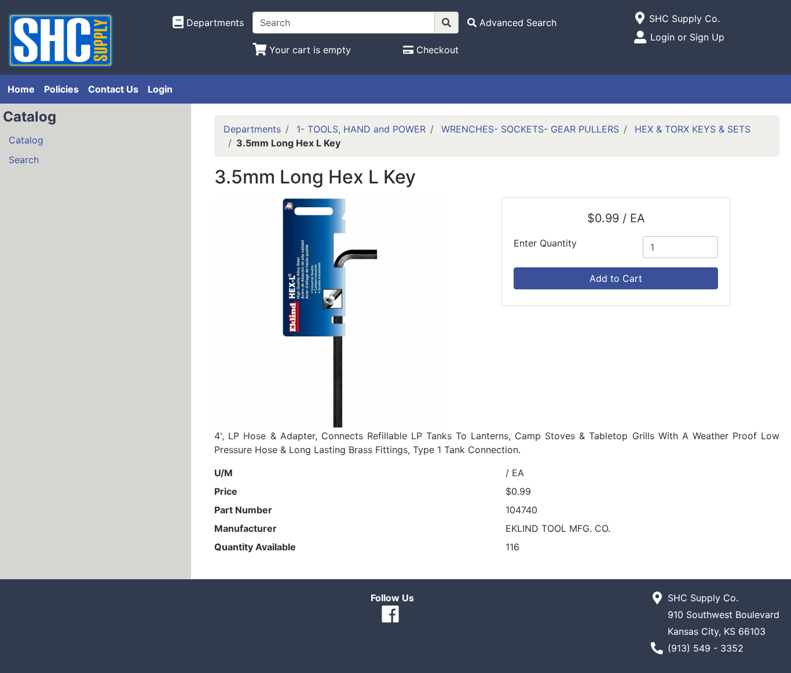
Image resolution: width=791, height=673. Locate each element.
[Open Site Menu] (639, 18)
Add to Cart (615, 278)
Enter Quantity (545, 243)
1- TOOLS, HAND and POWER (361, 129)
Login (160, 89)
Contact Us (113, 89)
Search (24, 160)
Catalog (26, 140)
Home (21, 89)
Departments (252, 129)
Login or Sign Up (687, 37)
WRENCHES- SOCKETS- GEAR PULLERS (530, 129)
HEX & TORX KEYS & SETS (692, 129)
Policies (61, 89)
